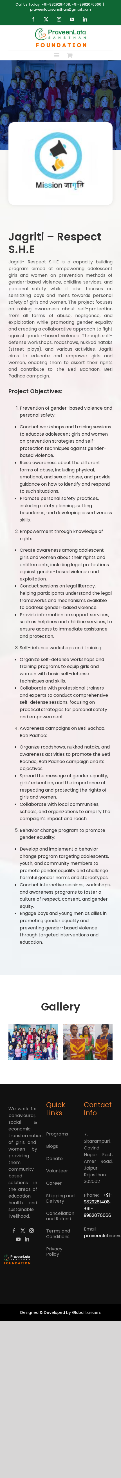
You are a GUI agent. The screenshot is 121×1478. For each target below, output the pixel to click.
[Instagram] (31, 1230)
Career (54, 1183)
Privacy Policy (54, 1251)
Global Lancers (86, 1312)
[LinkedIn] (27, 1239)
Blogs (52, 1146)
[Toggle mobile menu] (57, 55)
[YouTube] (18, 1239)
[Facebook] (14, 1230)
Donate (54, 1158)
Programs (57, 1134)
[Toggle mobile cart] (70, 55)
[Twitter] (23, 1230)
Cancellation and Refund (60, 1216)
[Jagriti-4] (43, 1042)
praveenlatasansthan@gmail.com (60, 9)
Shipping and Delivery (60, 1198)
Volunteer (57, 1171)
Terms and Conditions (58, 1233)
